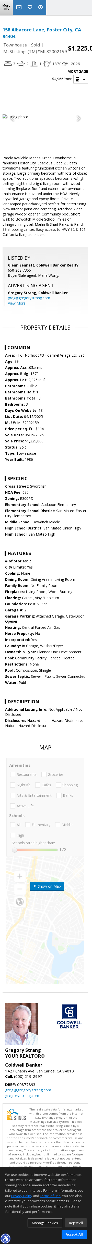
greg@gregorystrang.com (29, 297)
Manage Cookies (45, 1223)
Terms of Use (50, 1195)
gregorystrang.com (22, 1095)
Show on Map (49, 886)
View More (17, 303)
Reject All (76, 1223)
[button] (5, 1238)
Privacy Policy (21, 1195)
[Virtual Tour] (41, 7)
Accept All (74, 1234)
